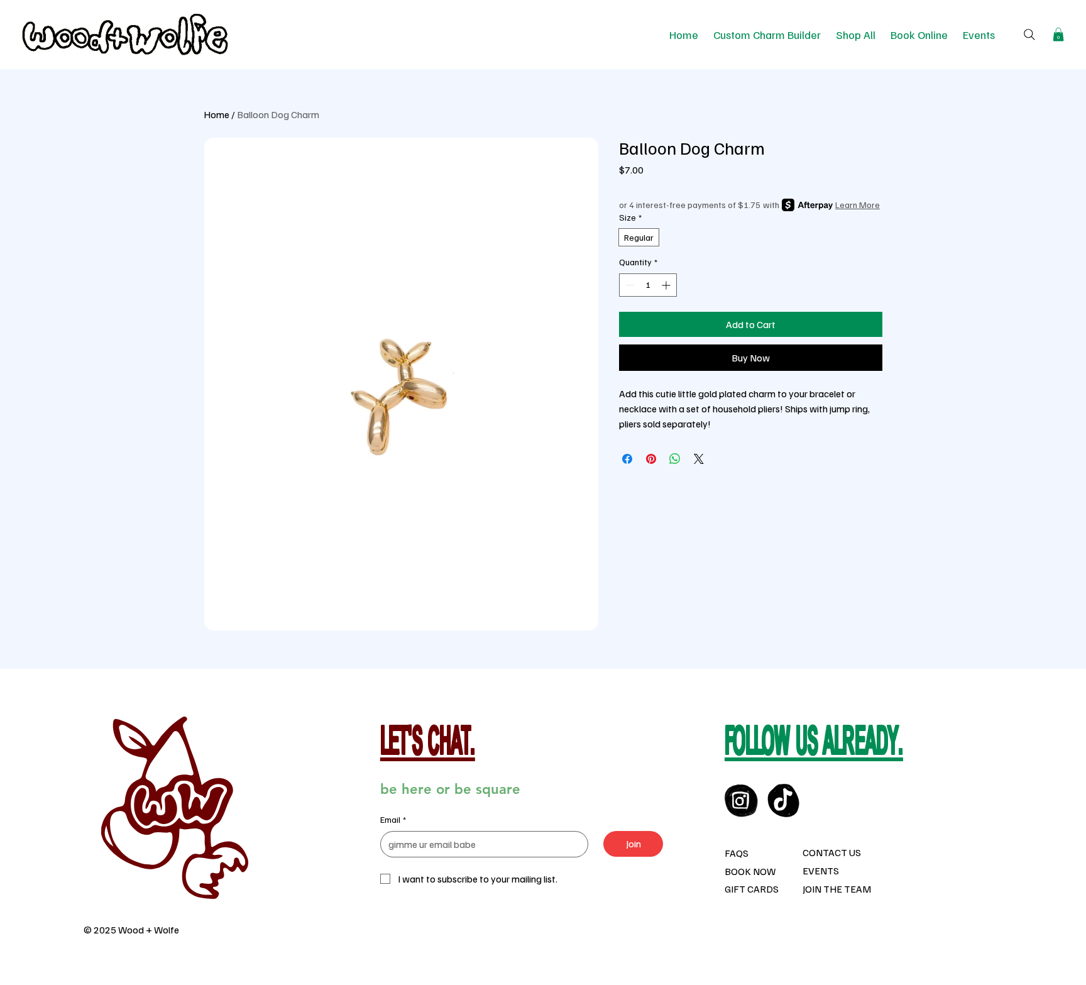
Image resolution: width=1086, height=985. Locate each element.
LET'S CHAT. (427, 744)
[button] (1058, 34)
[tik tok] (784, 800)
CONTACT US (832, 852)
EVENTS (821, 870)
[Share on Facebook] (627, 458)
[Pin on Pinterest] (651, 458)
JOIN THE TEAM (837, 889)
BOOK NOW (750, 871)
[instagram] (741, 800)
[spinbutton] (648, 285)
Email (393, 819)
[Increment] (667, 285)
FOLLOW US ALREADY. (814, 744)
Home (216, 114)
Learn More (857, 204)
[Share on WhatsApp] (675, 458)
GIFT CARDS (752, 889)
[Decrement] (629, 285)
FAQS (737, 853)
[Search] (1029, 34)
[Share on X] (698, 458)
